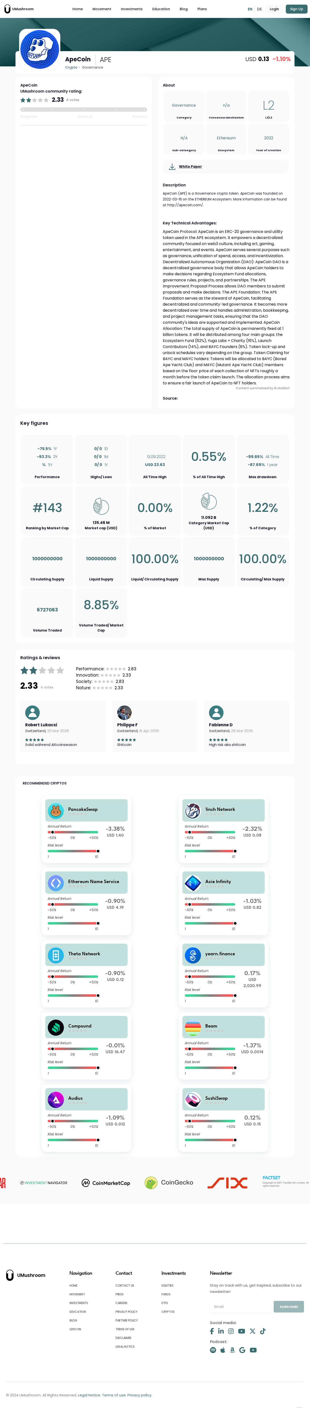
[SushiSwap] (224, 1118)
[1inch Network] (224, 829)
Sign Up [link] (296, 9)
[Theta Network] (87, 973)
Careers (121, 1303)
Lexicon (75, 1329)
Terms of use (125, 1329)
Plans (202, 9)
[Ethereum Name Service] (87, 901)
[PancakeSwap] (87, 829)
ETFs (165, 1303)
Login (274, 9)
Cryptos (168, 1312)
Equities (167, 1285)
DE (259, 9)
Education (161, 9)
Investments (132, 9)
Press (120, 1294)
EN (250, 9)
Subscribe (289, 1307)
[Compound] (87, 1046)
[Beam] (224, 1046)
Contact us (125, 1285)
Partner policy (127, 1320)
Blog (184, 9)
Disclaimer (123, 1338)
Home (77, 9)
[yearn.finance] (224, 973)
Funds (166, 1294)
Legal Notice (125, 1347)
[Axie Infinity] (224, 901)
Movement (102, 9)
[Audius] (87, 1118)
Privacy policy (127, 1312)
